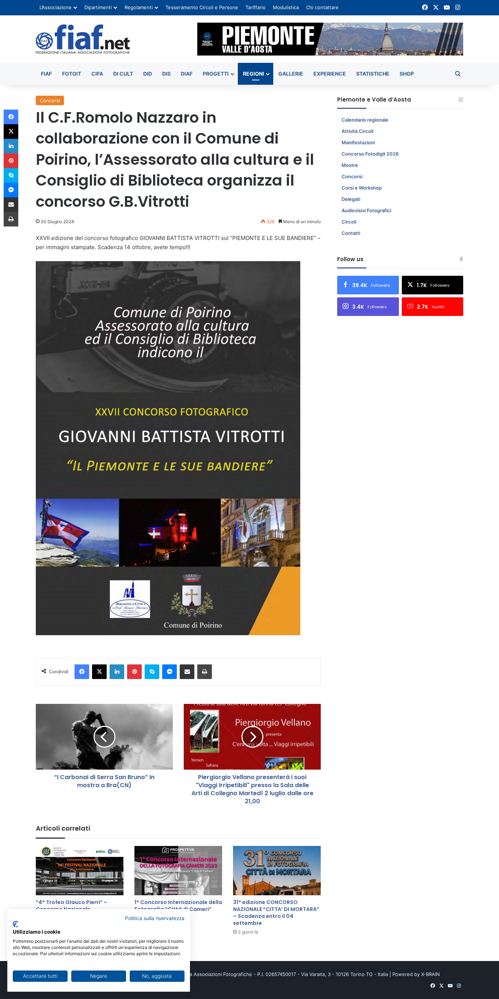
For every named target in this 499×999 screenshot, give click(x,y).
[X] (99, 671)
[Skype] (152, 671)
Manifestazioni (358, 142)
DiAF (187, 73)
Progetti (216, 73)
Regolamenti (139, 7)
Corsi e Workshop (362, 188)
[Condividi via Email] (187, 671)
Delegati (351, 199)
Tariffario (255, 7)
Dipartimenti (98, 7)
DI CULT (123, 73)
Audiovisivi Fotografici (366, 210)
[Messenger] (169, 671)
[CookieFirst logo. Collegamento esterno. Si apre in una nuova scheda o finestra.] (15, 924)
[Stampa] (204, 671)
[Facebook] (82, 671)
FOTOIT (71, 73)
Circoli (349, 222)
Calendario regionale (365, 120)
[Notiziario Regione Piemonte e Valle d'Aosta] (83, 39)
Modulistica (286, 7)
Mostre (350, 165)
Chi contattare (322, 7)
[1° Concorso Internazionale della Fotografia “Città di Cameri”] (178, 870)
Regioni (253, 73)
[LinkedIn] (117, 671)
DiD (147, 73)
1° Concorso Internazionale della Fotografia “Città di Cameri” (178, 906)
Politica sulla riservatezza (154, 918)
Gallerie (290, 73)
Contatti (351, 233)
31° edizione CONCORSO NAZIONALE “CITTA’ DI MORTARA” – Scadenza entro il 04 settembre (276, 913)
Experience (329, 73)
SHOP (407, 73)
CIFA (97, 73)
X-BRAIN (430, 974)
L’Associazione (55, 7)
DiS (166, 73)
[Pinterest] (134, 671)
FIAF (46, 73)
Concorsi (50, 100)
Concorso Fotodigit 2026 (370, 154)
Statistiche (372, 73)
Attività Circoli (357, 131)
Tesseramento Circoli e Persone (201, 7)
